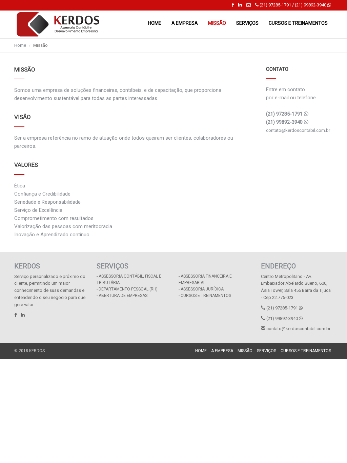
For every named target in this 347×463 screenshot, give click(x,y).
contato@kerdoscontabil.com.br (298, 130)
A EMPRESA (184, 23)
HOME (154, 23)
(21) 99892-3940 (310, 4)
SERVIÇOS (247, 23)
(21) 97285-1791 (275, 4)
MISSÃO (217, 23)
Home (20, 45)
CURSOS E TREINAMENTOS (298, 23)
